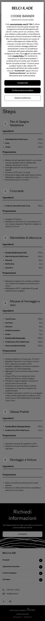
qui (26, 53)
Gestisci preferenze (23, 98)
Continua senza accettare (22, 90)
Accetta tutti (22, 83)
